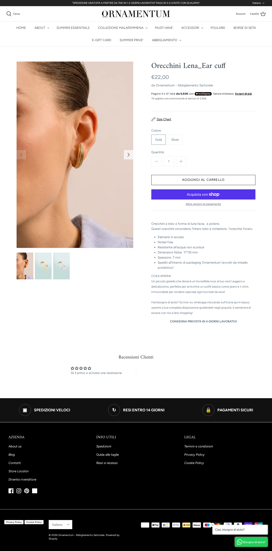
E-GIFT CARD (101, 40)
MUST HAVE (164, 28)
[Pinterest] (26, 490)
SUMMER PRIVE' (131, 40)
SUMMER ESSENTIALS (73, 28)
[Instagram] (18, 490)
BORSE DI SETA (245, 28)
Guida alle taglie (107, 455)
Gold (158, 140)
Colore (156, 130)
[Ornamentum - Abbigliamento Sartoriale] (136, 13)
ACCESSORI (190, 28)
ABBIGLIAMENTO (164, 40)
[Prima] (21, 154)
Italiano (256, 2)
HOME (21, 28)
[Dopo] (128, 154)
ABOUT (39, 28)
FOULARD (218, 28)
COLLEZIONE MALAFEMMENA (120, 28)
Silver (175, 140)
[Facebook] (10, 490)
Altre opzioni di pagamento (203, 204)
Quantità (157, 152)
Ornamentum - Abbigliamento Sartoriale (184, 85)
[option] (75, 155)
